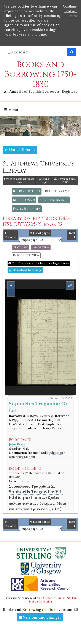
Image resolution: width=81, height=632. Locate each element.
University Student (22, 457)
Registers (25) (57, 191)
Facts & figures (26, 208)
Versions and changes (41, 617)
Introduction (26, 191)
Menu (12, 109)
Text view (20, 247)
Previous (10, 237)
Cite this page (44, 180)
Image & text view (26, 255)
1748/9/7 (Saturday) (40, 416)
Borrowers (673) (54, 200)
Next (72, 233)
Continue (70, 6)
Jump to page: (29, 240)
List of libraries (21, 150)
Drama (25, 481)
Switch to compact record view (19, 180)
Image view (40, 247)
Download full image (27, 270)
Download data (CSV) (66, 180)
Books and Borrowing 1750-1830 (40, 74)
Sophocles (17, 473)
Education (56, 452)
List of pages (41, 233)
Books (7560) (24, 200)
